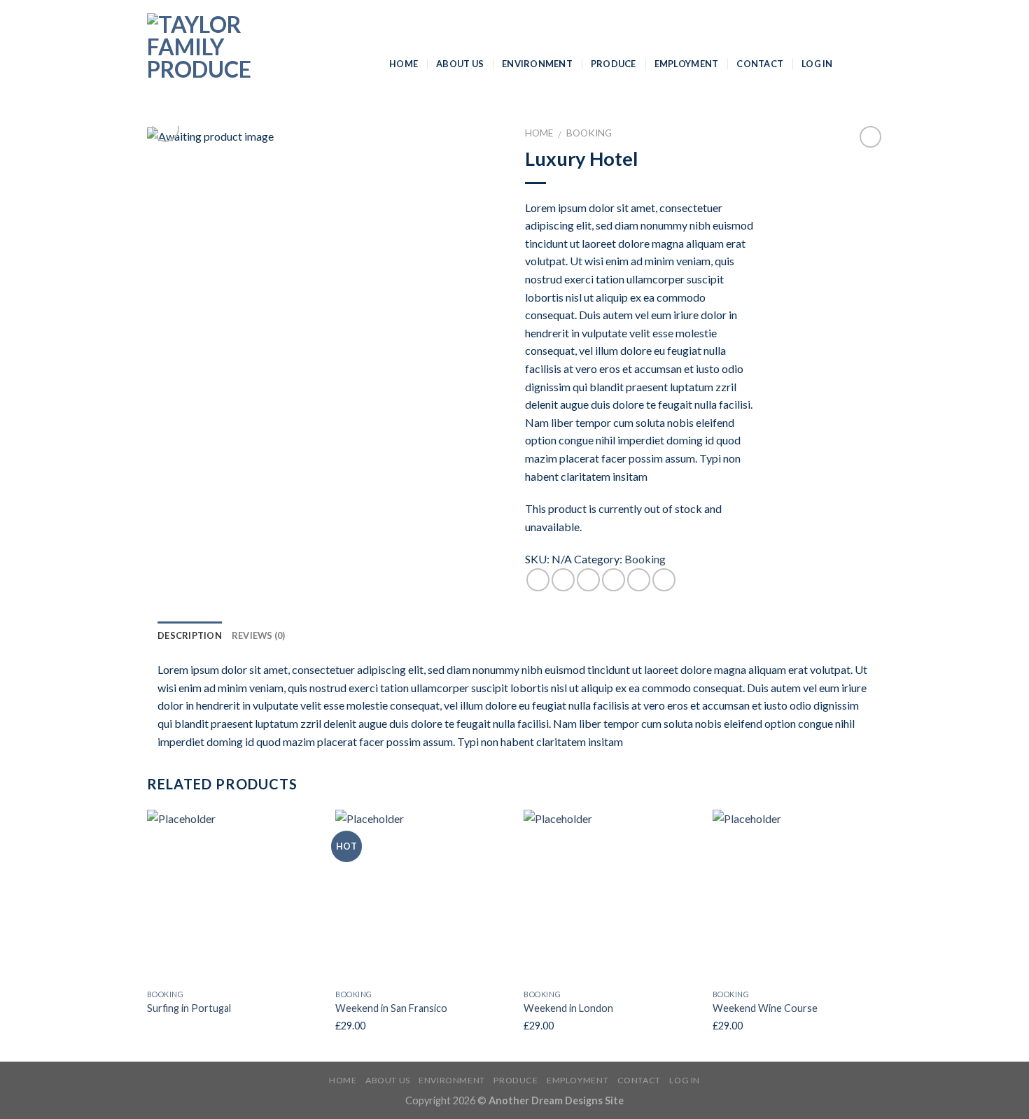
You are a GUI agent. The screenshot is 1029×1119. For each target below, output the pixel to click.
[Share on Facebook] (538, 579)
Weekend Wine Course (765, 1008)
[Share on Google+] (638, 579)
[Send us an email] (872, 63)
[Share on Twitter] (563, 579)
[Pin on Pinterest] (613, 579)
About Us (460, 63)
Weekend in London (568, 1008)
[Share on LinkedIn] (664, 579)
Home (403, 63)
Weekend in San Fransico (391, 1008)
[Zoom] (165, 128)
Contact (759, 63)
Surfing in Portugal (189, 1008)
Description (190, 635)
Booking (589, 133)
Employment (686, 63)
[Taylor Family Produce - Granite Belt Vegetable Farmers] (257, 63)
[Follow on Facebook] (854, 63)
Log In (817, 63)
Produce (613, 63)
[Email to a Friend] (588, 579)
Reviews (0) (259, 635)
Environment (537, 63)
